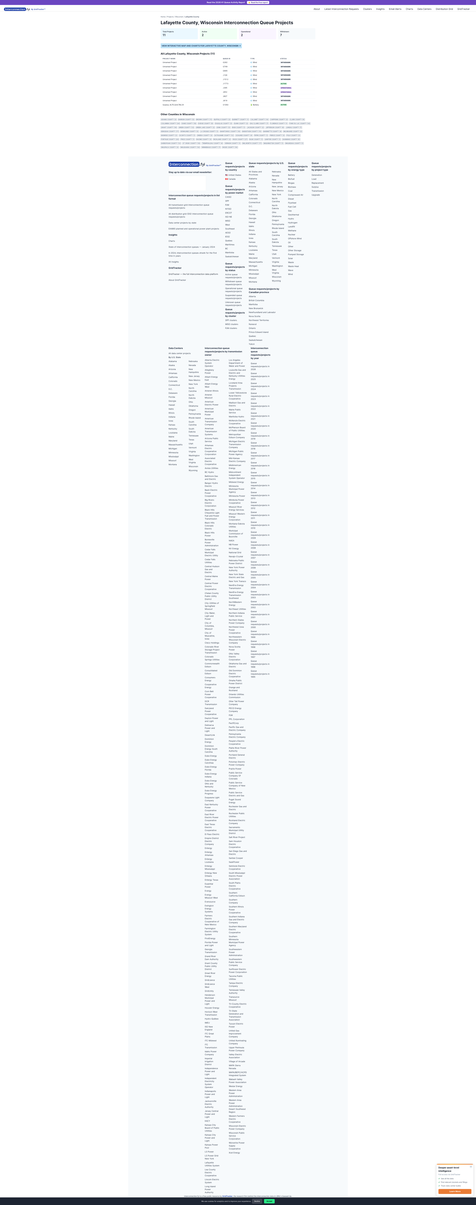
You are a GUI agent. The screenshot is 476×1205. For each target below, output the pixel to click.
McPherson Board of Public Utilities (237, 429)
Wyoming (276, 281)
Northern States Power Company (236, 621)
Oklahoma (276, 216)
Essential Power (209, 885)
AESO (228, 232)
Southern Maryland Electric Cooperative (238, 929)
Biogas (291, 183)
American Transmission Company (211, 421)
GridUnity (209, 991)
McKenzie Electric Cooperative (237, 422)
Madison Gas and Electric (237, 404)
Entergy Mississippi (210, 867)
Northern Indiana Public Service (237, 614)
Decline (257, 1201)
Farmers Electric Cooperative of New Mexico (212, 920)
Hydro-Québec (212, 1018)
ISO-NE (228, 217)
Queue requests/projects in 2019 (260, 436)
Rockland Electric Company (237, 822)
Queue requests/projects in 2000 (260, 624)
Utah (274, 254)
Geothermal (293, 214)
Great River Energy (210, 974)
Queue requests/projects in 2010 (260, 525)
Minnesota (253, 270)
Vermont (276, 258)
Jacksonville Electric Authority (210, 1104)
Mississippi (254, 274)
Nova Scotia (254, 316)
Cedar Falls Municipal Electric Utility (211, 552)
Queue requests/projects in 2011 (260, 515)
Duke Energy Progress (211, 792)
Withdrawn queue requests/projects (233, 283)
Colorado (253, 198)
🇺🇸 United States (233, 175)
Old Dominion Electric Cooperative (235, 673)
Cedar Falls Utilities (210, 561)
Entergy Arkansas (209, 853)
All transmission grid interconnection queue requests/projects (189, 206)
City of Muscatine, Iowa (210, 636)
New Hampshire (277, 181)
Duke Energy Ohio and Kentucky (211, 783)
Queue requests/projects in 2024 (260, 386)
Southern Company (233, 901)
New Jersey (277, 186)
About (317, 9)
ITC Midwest (211, 1040)
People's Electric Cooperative (236, 742)
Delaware (253, 210)
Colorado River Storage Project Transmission (212, 649)
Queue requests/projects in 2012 (260, 505)
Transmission (318, 191)
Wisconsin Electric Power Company (237, 1127)
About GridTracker (177, 280)
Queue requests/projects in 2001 (260, 614)
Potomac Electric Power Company (237, 763)
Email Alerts (395, 9)
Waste (291, 262)
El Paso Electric (212, 834)
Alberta (252, 296)
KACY (207, 1121)
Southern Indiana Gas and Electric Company (237, 919)
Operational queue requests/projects (233, 290)
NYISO (228, 209)
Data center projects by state (182, 222)
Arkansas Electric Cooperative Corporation (210, 449)
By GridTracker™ (38, 9)
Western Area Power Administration (235, 1093)
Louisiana (253, 250)
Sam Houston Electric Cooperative (235, 844)
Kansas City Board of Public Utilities (212, 1128)
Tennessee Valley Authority (237, 991)
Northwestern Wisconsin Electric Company (237, 640)
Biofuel (291, 179)
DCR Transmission (211, 702)
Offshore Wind (295, 238)
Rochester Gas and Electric (238, 808)
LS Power (209, 1151)
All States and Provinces (255, 173)
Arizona (252, 186)
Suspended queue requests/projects (233, 296)
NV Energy (234, 548)
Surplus (315, 187)
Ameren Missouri (209, 396)
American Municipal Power (209, 411)
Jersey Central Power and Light (211, 1114)
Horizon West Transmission (211, 1013)
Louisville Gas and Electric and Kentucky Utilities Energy (237, 374)
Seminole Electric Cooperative (237, 867)
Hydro (291, 218)
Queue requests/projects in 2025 (260, 376)
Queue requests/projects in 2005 (260, 574)
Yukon (252, 344)
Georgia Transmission (211, 951)
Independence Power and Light (211, 1071)
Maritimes (229, 244)
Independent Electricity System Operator (210, 1082)
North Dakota (275, 207)
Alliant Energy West (211, 385)
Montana (253, 282)
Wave (290, 270)
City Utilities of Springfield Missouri (212, 606)
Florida (252, 214)
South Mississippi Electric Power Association (237, 876)
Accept (269, 1201)
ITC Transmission (211, 1046)
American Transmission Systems (211, 431)
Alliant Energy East (211, 378)
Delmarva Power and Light (210, 728)
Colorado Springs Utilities (212, 658)
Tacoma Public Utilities (236, 977)
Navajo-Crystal (236, 556)
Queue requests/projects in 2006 (260, 565)
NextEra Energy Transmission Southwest (236, 595)
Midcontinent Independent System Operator (237, 475)
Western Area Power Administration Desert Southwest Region (237, 1106)
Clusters (367, 9)
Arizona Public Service (211, 440)
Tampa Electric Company (236, 984)
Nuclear (291, 234)
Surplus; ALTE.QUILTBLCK (173, 105)
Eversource (210, 901)
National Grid (235, 552)
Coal (290, 191)
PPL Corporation (236, 719)
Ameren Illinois (211, 391)
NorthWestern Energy (235, 603)
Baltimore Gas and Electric (211, 477)
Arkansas (253, 190)
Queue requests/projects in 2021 (260, 416)
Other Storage (294, 250)
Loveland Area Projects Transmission (235, 386)
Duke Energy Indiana (211, 775)
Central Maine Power (211, 577)
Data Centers (424, 9)
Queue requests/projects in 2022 (260, 406)
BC (226, 248)
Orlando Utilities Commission (236, 696)
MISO (227, 220)
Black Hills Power (209, 534)
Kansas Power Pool (211, 1146)
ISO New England (209, 1028)
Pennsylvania (278, 224)
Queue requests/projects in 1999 (260, 634)
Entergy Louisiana (209, 860)
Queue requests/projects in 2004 (260, 584)
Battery (291, 175)
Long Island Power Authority (210, 1189)
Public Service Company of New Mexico (237, 785)
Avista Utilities (211, 468)
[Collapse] (470, 1166)
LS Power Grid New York (211, 1157)
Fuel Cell (292, 206)
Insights (380, 9)
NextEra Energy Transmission (236, 586)
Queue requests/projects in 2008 (260, 545)
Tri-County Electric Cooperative (238, 1005)
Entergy (208, 848)
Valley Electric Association (235, 1056)
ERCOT (228, 213)
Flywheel (292, 203)
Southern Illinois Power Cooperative (236, 909)
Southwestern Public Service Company (235, 962)
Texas (274, 250)
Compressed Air (295, 195)
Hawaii (252, 222)
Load (314, 179)
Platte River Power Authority (237, 749)
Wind (290, 274)
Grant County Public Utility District (211, 966)
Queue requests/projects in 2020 (260, 426)
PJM (227, 205)
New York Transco (237, 581)
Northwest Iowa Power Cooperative (236, 630)
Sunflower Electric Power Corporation (238, 970)
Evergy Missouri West (211, 896)
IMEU (207, 1022)
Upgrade (316, 195)
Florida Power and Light (211, 944)
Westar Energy (235, 1086)
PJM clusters (231, 328)
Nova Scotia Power (234, 648)
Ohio (274, 212)
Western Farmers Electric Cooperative (237, 1119)
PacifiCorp (234, 723)
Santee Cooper (236, 858)
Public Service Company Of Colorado (235, 775)
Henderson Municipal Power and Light (210, 999)
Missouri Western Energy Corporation (237, 517)
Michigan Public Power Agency (236, 452)
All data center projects (180, 353)
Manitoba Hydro (236, 416)
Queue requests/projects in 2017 (260, 455)
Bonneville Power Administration (211, 542)
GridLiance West (210, 985)
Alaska (252, 182)
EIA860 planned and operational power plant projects (194, 228)
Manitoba (229, 252)
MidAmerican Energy (235, 466)
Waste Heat (293, 266)
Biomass (292, 187)
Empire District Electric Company (212, 841)
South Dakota (275, 240)
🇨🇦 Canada (230, 179)
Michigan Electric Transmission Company (237, 444)
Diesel (291, 199)
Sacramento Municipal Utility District (236, 830)
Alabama (253, 178)
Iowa (251, 238)
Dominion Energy (209, 740)
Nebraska (276, 171)
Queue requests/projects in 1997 (260, 654)
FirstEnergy (210, 938)
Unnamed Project (170, 62)
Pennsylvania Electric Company (237, 735)
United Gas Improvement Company (235, 1033)
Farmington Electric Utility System (211, 931)
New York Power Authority (237, 569)
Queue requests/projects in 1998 (260, 644)
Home (163, 17)
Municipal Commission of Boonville (236, 533)
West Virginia (275, 271)
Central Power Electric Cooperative (211, 586)
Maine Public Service (235, 411)
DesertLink (210, 735)
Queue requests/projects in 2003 (260, 594)
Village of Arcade (237, 1061)
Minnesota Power (237, 496)
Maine (251, 254)
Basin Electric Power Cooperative (211, 493)
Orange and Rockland (234, 689)
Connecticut (254, 202)
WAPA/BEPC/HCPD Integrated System (238, 1074)
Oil (289, 242)
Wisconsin (179, 17)
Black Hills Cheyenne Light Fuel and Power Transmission (212, 514)
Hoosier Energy (212, 1008)
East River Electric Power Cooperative (211, 817)
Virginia (275, 262)
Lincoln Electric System (212, 1181)
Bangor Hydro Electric (211, 484)
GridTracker (463, 9)
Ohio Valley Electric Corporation (234, 656)
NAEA (231, 540)
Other (290, 246)
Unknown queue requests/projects (233, 303)
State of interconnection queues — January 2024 (192, 247)
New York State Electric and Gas (236, 576)
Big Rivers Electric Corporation (210, 503)
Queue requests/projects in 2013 (260, 495)
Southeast (230, 228)
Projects (170, 17)
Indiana (252, 234)
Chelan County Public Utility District (212, 596)
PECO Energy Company (235, 709)
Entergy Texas (211, 880)
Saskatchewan (232, 256)
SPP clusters (231, 320)
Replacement (318, 183)
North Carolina (276, 200)
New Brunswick (256, 308)
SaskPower (234, 862)
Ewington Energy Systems (209, 908)
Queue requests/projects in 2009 (260, 535)
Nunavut (253, 324)
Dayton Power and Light (211, 719)
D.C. (251, 206)
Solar (290, 258)
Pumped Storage (296, 254)
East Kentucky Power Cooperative (211, 807)
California (253, 194)
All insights (174, 262)
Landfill (291, 226)
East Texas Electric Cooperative (210, 827)
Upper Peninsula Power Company (236, 1049)
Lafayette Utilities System (212, 1164)
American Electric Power (211, 403)
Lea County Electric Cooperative (210, 1172)
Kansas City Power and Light (210, 1138)
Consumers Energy (210, 679)
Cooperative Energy (210, 686)
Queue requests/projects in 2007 (260, 555)
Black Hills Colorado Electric (209, 525)
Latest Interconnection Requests (341, 9)
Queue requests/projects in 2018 (260, 445)
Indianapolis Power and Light (210, 1094)
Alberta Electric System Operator (212, 363)
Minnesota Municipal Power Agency (236, 489)
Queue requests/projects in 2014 (260, 485)
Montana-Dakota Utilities (237, 525)
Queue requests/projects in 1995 (260, 674)
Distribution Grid (444, 9)
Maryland (253, 258)
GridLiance (210, 980)
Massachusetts (256, 262)
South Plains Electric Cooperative (234, 886)
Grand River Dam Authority (211, 957)
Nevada (275, 175)
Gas (290, 210)
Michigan (253, 266)
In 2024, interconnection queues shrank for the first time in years (193, 254)
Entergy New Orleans (211, 874)
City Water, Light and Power (210, 616)
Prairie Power (235, 768)
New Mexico (278, 190)
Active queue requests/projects (233, 276)
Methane (292, 230)
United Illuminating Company (237, 1042)
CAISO (228, 197)
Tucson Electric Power (236, 1025)
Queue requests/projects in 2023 (260, 396)
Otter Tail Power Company (236, 702)
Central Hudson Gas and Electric (212, 569)
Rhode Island (278, 228)
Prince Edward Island (258, 332)
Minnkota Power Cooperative (236, 501)
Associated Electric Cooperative (210, 461)
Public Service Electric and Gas (236, 794)
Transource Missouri (234, 998)
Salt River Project (237, 837)
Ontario (252, 328)
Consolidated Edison (211, 672)
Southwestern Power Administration (235, 952)
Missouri (253, 278)
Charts (409, 9)
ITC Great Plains (209, 1035)
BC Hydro (209, 472)
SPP (227, 201)
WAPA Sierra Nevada (234, 1067)
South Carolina (276, 233)
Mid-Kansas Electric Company (237, 459)
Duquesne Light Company (212, 799)
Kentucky (253, 246)
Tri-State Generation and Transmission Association (236, 1015)
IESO (227, 236)
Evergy (208, 891)
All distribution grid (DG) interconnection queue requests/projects (191, 215)
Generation (317, 175)
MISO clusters (231, 324)
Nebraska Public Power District (236, 562)
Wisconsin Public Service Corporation (237, 1136)
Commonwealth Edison (212, 665)
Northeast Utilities (237, 609)
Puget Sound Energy (235, 801)
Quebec (228, 240)
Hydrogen (292, 222)
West (227, 224)
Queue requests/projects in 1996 (260, 664)
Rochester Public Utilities (237, 815)
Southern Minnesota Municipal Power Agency (236, 941)
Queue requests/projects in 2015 (260, 475)
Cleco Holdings (212, 643)
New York (276, 194)
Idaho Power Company (211, 1053)
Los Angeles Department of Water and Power (237, 363)
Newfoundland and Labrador (262, 312)
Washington (277, 266)
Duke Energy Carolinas (211, 761)
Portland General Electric (237, 756)
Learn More (455, 1191)
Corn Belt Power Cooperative (210, 694)
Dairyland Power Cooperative (210, 711)
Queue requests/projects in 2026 (260, 366)
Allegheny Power (209, 371)
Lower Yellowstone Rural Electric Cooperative (238, 395)
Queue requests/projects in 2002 (260, 604)
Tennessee (277, 246)
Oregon (275, 220)
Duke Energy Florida (211, 768)
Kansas (252, 242)
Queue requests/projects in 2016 (260, 465)
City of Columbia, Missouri (209, 626)
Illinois (252, 230)
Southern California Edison (237, 894)
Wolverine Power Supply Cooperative (237, 1146)
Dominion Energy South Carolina (211, 749)
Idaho (251, 226)
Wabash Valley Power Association (237, 1080)
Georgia (252, 218)
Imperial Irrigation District (209, 1061)
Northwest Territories (259, 320)
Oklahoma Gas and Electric (238, 665)
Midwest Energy (236, 482)
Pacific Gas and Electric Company (237, 728)
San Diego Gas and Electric (238, 852)
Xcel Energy (234, 1152)
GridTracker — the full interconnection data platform (193, 274)
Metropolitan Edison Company (237, 436)
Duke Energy (211, 756)
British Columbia (256, 300)
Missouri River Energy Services (236, 508)
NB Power (233, 544)
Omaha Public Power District (235, 682)
